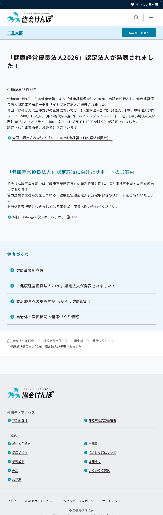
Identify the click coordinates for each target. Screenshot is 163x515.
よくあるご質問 (99, 470)
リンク (11, 501)
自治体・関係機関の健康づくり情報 (47, 316)
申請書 (93, 443)
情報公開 (18, 461)
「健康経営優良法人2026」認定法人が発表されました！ (66, 285)
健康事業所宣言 (30, 270)
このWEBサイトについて (38, 501)
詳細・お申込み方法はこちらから (45, 216)
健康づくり (18, 254)
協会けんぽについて (102, 452)
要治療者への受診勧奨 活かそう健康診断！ (54, 301)
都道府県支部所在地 (102, 420)
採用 (15, 470)
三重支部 (15, 32)
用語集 (16, 479)
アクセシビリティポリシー (79, 501)
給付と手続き (21, 443)
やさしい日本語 (147, 4)
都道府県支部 (52, 340)
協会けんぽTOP (23, 340)
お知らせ (95, 461)
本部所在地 (20, 420)
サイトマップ (111, 501)
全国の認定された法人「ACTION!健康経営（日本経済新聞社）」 (62, 137)
